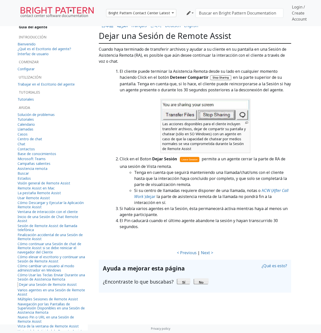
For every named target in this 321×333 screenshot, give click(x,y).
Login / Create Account (299, 13)
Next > (207, 252)
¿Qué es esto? (274, 266)
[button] (183, 281)
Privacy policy (160, 328)
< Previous (187, 252)
